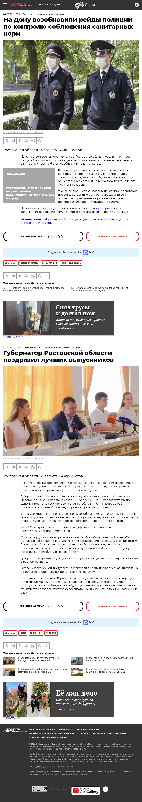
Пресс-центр (66, 729)
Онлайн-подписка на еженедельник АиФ (51, 733)
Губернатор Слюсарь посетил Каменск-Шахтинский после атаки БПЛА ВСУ (107, 670)
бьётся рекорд (98, 208)
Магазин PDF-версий (88, 729)
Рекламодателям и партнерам (109, 733)
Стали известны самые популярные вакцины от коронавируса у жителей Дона (99, 289)
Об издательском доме (42, 729)
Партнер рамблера (59, 789)
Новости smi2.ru (14, 337)
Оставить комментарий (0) (112, 236)
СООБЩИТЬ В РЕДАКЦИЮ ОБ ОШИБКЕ (48, 737)
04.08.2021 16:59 (11, 14)
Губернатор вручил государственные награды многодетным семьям (38, 659)
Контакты (83, 733)
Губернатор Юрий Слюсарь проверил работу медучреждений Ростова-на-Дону (42, 670)
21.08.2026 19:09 (11, 347)
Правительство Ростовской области (23, 132)
